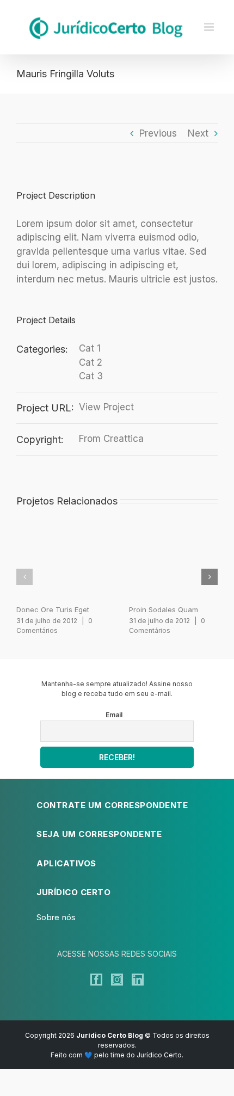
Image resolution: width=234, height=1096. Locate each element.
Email (114, 715)
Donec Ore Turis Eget (52, 609)
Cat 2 (90, 362)
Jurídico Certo (73, 892)
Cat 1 (90, 348)
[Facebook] (96, 980)
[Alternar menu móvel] (209, 27)
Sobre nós (56, 917)
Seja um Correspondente (99, 834)
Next (198, 133)
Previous (158, 133)
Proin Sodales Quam (163, 609)
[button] (24, 577)
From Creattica (111, 438)
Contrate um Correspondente (112, 805)
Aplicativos (66, 863)
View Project (106, 407)
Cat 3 (91, 376)
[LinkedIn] (138, 980)
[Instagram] (117, 980)
